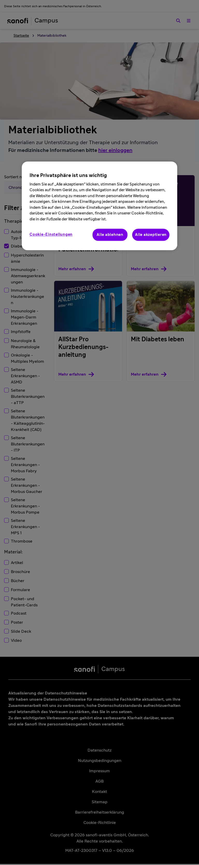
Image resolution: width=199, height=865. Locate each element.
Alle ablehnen (110, 235)
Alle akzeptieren (151, 235)
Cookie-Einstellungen (51, 234)
